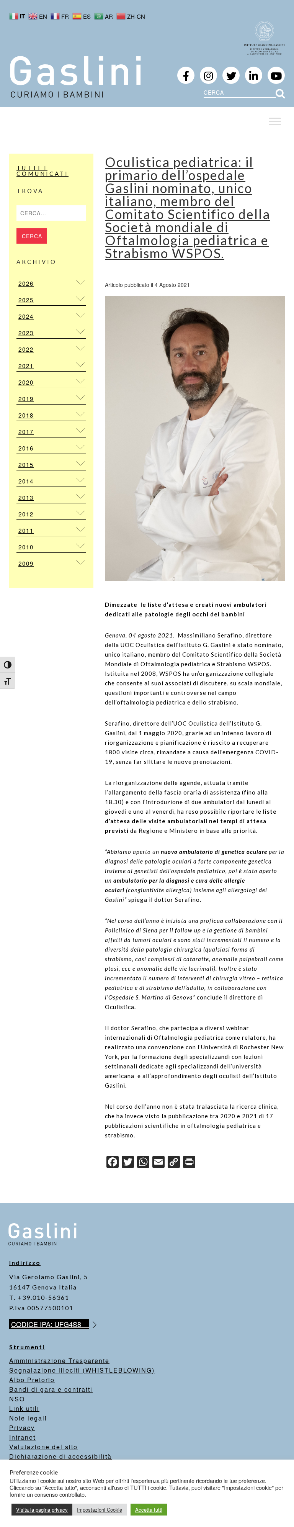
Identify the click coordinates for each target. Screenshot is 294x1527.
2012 (26, 514)
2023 (26, 333)
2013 (26, 497)
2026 (26, 283)
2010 (26, 547)
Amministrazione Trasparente (59, 1360)
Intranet (22, 1437)
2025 (26, 300)
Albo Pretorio (32, 1379)
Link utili (24, 1408)
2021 (26, 366)
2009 (26, 563)
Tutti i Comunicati (42, 170)
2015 (26, 464)
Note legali (28, 1418)
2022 (26, 349)
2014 (26, 481)
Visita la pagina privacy (42, 1509)
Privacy (22, 1427)
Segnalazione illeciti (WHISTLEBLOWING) (82, 1370)
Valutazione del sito (43, 1446)
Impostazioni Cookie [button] (99, 1509)
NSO (17, 1398)
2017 (26, 432)
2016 (26, 448)
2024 (26, 316)
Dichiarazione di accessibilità (60, 1456)
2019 (26, 399)
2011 (26, 530)
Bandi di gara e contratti (51, 1389)
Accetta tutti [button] (148, 1509)
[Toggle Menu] (275, 121)
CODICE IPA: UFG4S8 (50, 1324)
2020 (26, 382)
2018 (26, 415)
